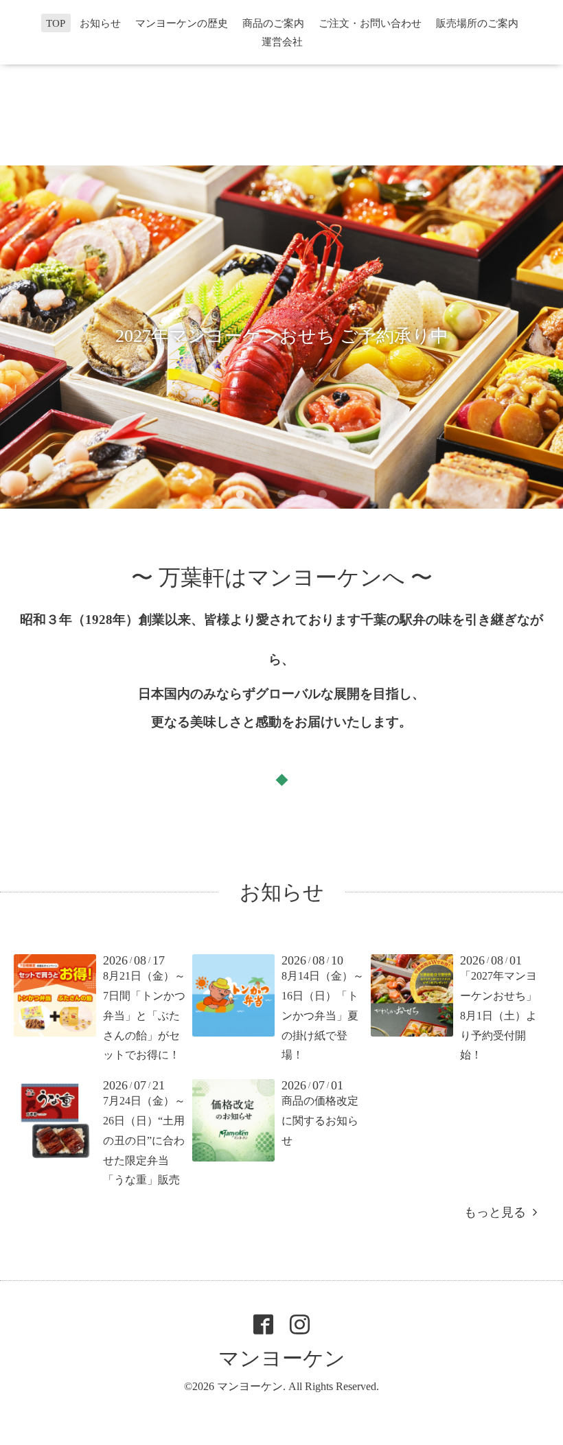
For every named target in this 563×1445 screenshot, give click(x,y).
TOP (55, 23)
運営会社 (282, 41)
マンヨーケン (281, 1358)
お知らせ (100, 23)
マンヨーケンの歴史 (181, 23)
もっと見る (498, 1212)
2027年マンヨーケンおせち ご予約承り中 (281, 336)
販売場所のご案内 (477, 23)
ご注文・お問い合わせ (370, 23)
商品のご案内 (273, 23)
